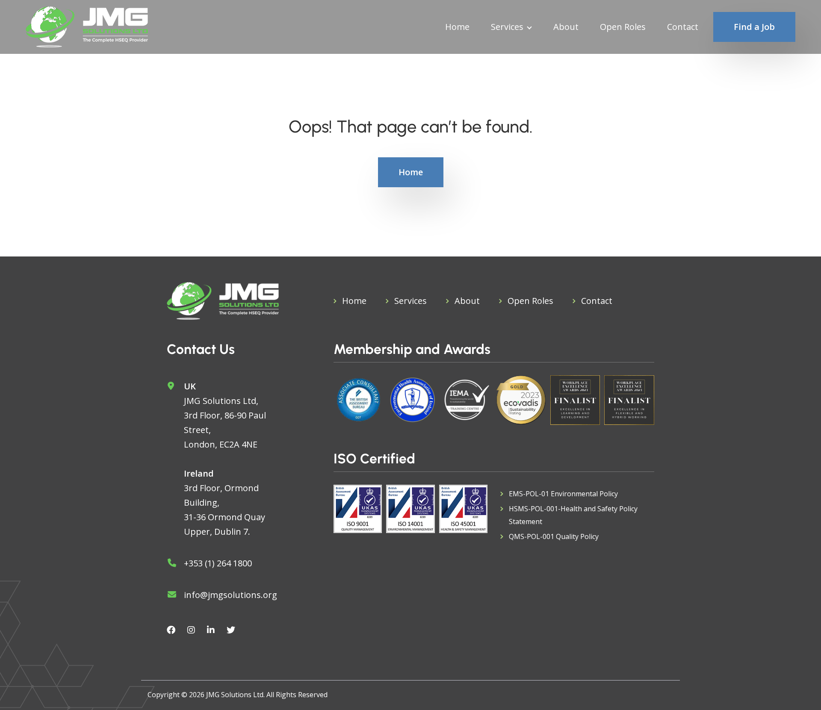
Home (457, 27)
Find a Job (754, 26)
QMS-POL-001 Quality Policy (554, 536)
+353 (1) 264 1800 (218, 563)
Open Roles (623, 27)
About (566, 27)
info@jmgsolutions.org (230, 595)
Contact (682, 27)
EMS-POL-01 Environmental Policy (563, 493)
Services (507, 27)
